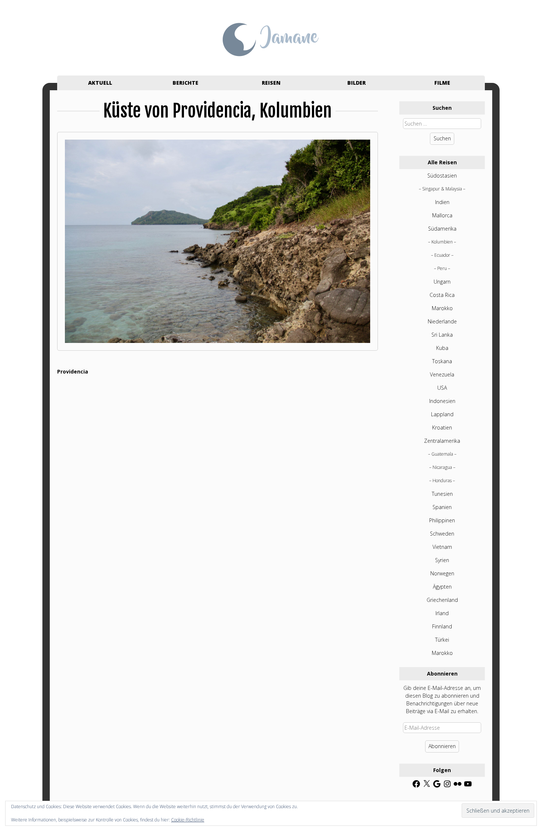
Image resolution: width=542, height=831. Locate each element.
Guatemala (442, 454)
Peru (442, 268)
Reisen (271, 82)
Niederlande (442, 321)
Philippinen (442, 520)
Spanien (442, 507)
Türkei (442, 639)
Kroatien (442, 427)
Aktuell (100, 82)
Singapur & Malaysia (442, 189)
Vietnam (442, 546)
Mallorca (442, 215)
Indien (442, 202)
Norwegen (442, 573)
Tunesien (442, 493)
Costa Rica (442, 294)
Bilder (356, 82)
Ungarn (442, 281)
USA (442, 387)
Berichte (185, 82)
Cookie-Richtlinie (187, 820)
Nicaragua (442, 467)
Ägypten (442, 586)
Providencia (72, 371)
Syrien (442, 560)
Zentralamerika (442, 440)
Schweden (442, 533)
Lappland (442, 414)
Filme (442, 82)
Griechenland (442, 599)
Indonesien (442, 400)
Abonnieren (442, 746)
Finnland (442, 626)
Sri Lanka (442, 334)
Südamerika (442, 228)
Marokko (442, 308)
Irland (442, 613)
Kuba (442, 347)
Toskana (442, 361)
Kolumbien (442, 242)
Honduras (442, 480)
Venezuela (442, 374)
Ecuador (442, 255)
